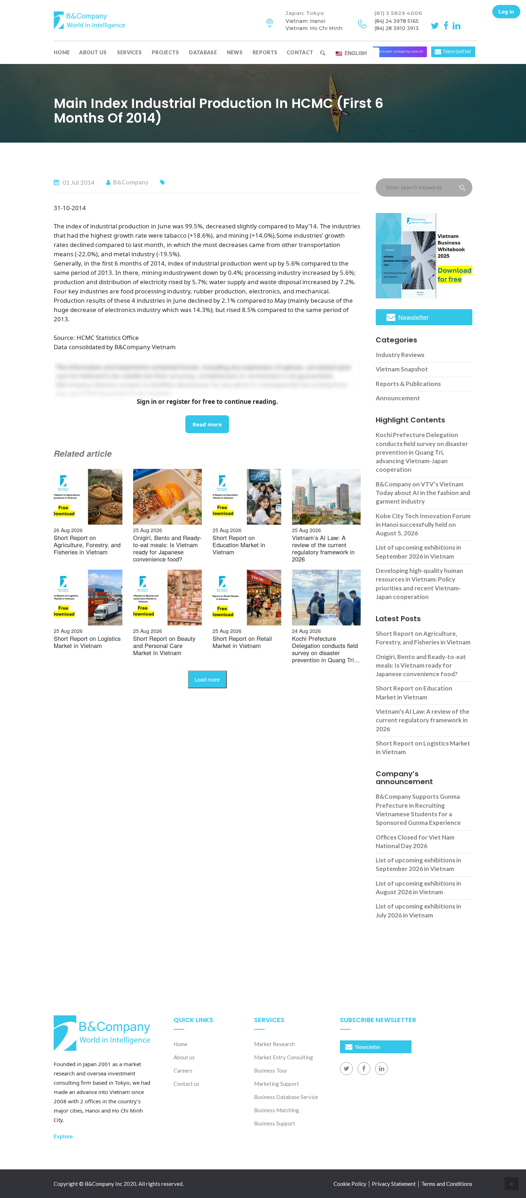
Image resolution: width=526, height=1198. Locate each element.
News (235, 52)
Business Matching (276, 1110)
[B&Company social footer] (346, 1068)
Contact (300, 52)
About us (93, 52)
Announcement (398, 398)
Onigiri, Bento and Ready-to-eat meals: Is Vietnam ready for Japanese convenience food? (421, 665)
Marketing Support (276, 1083)
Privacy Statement (394, 1183)
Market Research (274, 1044)
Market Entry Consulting (283, 1057)
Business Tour (270, 1070)
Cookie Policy (349, 1183)
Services (129, 52)
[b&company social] (436, 25)
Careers (183, 1070)
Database (202, 52)
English (355, 52)
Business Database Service (286, 1097)
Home (62, 52)
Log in (506, 11)
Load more (207, 679)
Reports (265, 52)
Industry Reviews (400, 354)
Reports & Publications (408, 383)
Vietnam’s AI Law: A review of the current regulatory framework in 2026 (422, 720)
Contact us (186, 1083)
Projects (165, 52)
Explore (63, 1136)
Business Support (274, 1123)
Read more (207, 424)
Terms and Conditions (446, 1183)
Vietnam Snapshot (402, 369)
